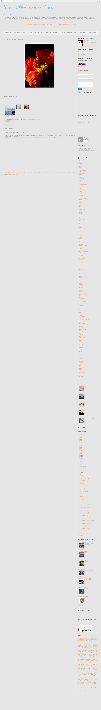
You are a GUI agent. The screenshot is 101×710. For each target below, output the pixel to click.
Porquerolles (81, 311)
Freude (81, 497)
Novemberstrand (81, 665)
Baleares (80, 174)
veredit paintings (33, 32)
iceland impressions (82, 372)
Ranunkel (79, 668)
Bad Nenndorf (81, 171)
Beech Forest (81, 178)
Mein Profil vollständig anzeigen (90, 42)
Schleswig (81, 327)
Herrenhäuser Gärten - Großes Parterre (87, 512)
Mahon (80, 279)
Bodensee (79, 643)
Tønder (80, 352)
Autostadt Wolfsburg (82, 170)
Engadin (80, 222)
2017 (80, 448)
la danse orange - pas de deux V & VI (87, 520)
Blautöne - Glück (83, 481)
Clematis (79, 646)
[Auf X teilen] (7, 121)
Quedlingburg (81, 313)
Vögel (95, 679)
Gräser (79, 651)
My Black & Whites (82, 417)
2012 (80, 456)
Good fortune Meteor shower (89, 579)
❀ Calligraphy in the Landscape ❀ (85, 578)
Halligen (80, 237)
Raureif (82, 668)
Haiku (85, 651)
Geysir (87, 650)
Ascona (80, 166)
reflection (87, 688)
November (82, 463)
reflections (82, 499)
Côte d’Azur (81, 210)
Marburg (80, 283)
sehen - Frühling (83, 488)
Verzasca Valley (82, 357)
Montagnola (81, 291)
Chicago (80, 203)
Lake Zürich (81, 269)
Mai (80, 472)
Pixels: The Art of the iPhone (84, 613)
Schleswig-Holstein (82, 329)
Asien (80, 167)
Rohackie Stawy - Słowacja (89, 570)
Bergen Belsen (94, 640)
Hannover (80, 240)
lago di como (81, 375)
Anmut (81, 501)
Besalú (80, 187)
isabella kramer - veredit (90, 40)
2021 (80, 442)
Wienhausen (81, 368)
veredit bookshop (19, 32)
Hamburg (80, 238)
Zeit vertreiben (82, 489)
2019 (80, 445)
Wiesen (86, 682)
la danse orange (33, 119)
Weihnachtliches (86, 680)
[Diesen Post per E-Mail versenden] (4, 121)
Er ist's (81, 485)
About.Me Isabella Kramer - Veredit (85, 622)
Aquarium (80, 163)
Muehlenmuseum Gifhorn (84, 661)
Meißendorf (81, 287)
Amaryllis (87, 638)
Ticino (80, 348)
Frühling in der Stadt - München (85, 477)
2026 (80, 434)
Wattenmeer (81, 364)
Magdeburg (81, 277)
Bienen (89, 641)
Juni (81, 471)
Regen (85, 668)
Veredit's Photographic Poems (28, 7)
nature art (94, 687)
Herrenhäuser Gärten (83, 245)
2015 (80, 452)
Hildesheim (81, 248)
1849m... (86, 552)
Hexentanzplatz (82, 247)
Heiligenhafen (81, 242)
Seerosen (83, 673)
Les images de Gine (83, 560)
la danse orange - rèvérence (85, 526)
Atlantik (80, 169)
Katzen (80, 263)
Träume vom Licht (83, 518)
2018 (80, 447)
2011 (80, 458)
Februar (81, 531)
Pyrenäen (80, 312)
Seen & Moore (81, 333)
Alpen (80, 162)
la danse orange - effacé (84, 515)
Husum (80, 252)
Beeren (86, 640)
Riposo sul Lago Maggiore (84, 319)
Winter (95, 682)
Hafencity (82, 651)
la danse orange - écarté (84, 513)
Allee (84, 638)
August (81, 467)
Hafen (80, 234)
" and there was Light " (83, 551)
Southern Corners (82, 334)
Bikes (92, 641)
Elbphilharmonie (82, 219)
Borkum (80, 191)
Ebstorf (80, 216)
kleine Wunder (82, 480)
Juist (79, 260)
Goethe (80, 230)
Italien (80, 259)
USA (79, 354)
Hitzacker (80, 249)
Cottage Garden (82, 209)
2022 (80, 440)
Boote (84, 643)
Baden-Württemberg (82, 173)
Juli (80, 469)
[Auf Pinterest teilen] (10, 121)
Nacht (79, 663)
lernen (81, 494)
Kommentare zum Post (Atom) (13, 174)
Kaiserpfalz (81, 262)
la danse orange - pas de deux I (86, 525)
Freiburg (80, 227)
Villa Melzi (81, 359)
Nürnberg (80, 304)
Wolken (79, 683)
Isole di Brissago (82, 258)
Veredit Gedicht (80, 679)
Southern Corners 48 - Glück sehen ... (10, 116)
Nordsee (80, 302)
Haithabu (80, 235)
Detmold (80, 212)
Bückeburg (81, 196)
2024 (80, 437)
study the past (89, 690)
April (81, 474)
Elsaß (80, 220)
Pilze (90, 666)
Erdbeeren (87, 648)
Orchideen (88, 665)
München (80, 295)
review (91, 688)
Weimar (80, 365)
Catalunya (81, 201)
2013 (80, 455)
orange (39, 119)
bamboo (90, 683)
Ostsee (80, 306)
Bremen (80, 194)
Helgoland (81, 244)
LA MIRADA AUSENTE (83, 596)
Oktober (81, 464)
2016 (80, 450)
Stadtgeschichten (81, 675)
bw (93, 683)
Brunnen (87, 644)
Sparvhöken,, (87, 588)
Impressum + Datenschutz (87, 32)
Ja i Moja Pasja (82, 569)
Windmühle (81, 369)
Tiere (96, 676)
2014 (80, 453)
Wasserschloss (81, 362)
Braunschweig (81, 192)
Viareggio (80, 358)
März (81, 475)
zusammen (82, 496)
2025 (80, 436)
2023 (80, 439)
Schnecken (80, 672)
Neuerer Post (6, 172)
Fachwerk (80, 223)
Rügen (80, 322)
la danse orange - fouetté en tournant (87, 529)
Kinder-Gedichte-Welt (68, 32)
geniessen (82, 483)
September (82, 466)
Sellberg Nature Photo (83, 587)
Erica (90, 648)
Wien (80, 366)
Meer (80, 286)
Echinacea (95, 647)
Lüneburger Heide (82, 276)
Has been (86, 561)
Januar (81, 533)
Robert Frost (81, 320)
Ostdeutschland (82, 305)
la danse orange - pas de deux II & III (86, 523)
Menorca (80, 288)
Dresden (80, 213)
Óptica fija (81, 605)
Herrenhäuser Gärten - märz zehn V (86, 505)
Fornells (80, 224)
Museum (91, 661)
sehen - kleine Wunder (84, 491)
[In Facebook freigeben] (8, 121)
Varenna (80, 355)
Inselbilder (80, 656)
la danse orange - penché (84, 528)
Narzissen (83, 663)
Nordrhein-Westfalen (82, 301)
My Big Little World (82, 542)
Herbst (91, 653)
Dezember (82, 461)
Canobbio (80, 199)
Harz (79, 241)
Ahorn (82, 638)
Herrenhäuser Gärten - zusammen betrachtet (88, 510)
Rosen (88, 669)
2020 (80, 444)
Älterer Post (72, 172)
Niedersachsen (81, 298)
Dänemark (81, 215)
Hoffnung (81, 509)
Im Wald (87, 655)
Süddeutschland (82, 341)
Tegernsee (81, 344)
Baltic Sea (80, 176)
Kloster (80, 265)
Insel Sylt (80, 256)
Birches (95, 641)
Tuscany (80, 351)
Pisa (79, 309)
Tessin (80, 345)
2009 (80, 535)
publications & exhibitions (49, 32)
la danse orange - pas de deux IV (86, 521)
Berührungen (25, 119)
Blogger (53, 699)
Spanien (80, 336)
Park (79, 308)
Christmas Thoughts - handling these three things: (28, 110)
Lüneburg (80, 274)
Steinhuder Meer (82, 340)
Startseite (7, 32)
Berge (80, 181)
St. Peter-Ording (82, 337)
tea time (93, 690)
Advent (79, 638)
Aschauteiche (81, 164)
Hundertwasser (80, 655)
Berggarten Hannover (83, 184)
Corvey (80, 206)
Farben (29, 119)
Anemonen (91, 638)
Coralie (80, 205)
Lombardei (81, 272)
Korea (80, 266)
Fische (93, 648)
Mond (79, 661)
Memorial (84, 660)
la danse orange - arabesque (85, 517)
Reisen (89, 668)
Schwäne (91, 672)
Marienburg (81, 284)
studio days (84, 690)
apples (87, 683)
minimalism (88, 687)
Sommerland (89, 673)
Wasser (80, 680)
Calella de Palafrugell (83, 198)
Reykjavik (80, 315)
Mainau (80, 280)
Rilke (80, 318)
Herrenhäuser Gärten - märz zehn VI (86, 504)
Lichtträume (82, 502)
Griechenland (81, 233)
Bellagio (80, 180)
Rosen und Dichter (93, 669)
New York (80, 297)
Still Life (95, 675)
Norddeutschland (82, 299)
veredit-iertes (81, 392)
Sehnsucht (82, 486)
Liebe (96, 657)
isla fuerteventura (82, 373)
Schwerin (87, 672)
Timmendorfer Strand (83, 350)
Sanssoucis (81, 326)
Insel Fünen (81, 255)
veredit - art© (81, 400)
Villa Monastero (82, 361)
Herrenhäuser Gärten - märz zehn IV (86, 507)
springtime (80, 690)
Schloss (95, 670)
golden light (85, 684)
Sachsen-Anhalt (82, 323)
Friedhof (79, 650)
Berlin (80, 185)
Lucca (80, 273)
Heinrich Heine (82, 653)
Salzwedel (81, 325)
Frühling (83, 650)
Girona (80, 228)
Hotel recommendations (83, 251)
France (80, 226)
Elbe (79, 217)
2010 (80, 460)
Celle (80, 202)
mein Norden (81, 376)
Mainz (80, 281)
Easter (89, 647)
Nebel (88, 663)
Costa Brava (81, 208)
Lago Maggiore (81, 267)
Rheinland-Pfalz (82, 316)
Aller (79, 160)
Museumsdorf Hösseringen (84, 294)
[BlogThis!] (6, 121)
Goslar (80, 231)
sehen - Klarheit (83, 493)
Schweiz (80, 330)
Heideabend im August (88, 393)
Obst (85, 665)
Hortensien (95, 654)
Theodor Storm (81, 347)
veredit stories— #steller (83, 118)
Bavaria (80, 177)
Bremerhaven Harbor (83, 195)
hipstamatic (90, 684)
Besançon (80, 188)
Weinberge (95, 680)
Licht (22, 109)
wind (95, 690)
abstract (83, 683)
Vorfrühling (91, 679)
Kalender (95, 656)
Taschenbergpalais (82, 343)
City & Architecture (92, 645)
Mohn (96, 660)
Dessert (79, 647)
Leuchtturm (81, 270)
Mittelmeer (81, 290)
